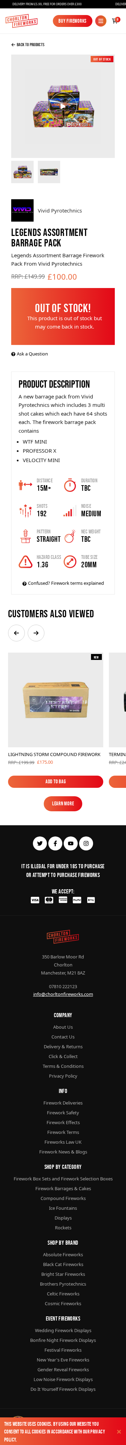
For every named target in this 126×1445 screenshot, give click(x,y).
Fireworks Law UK (63, 1142)
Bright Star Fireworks (63, 1274)
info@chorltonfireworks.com (63, 994)
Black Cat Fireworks (63, 1264)
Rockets (63, 1227)
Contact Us (63, 1037)
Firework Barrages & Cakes (63, 1188)
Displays (63, 1218)
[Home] (21, 21)
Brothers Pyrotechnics (63, 1284)
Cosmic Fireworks (63, 1303)
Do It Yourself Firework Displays (63, 1389)
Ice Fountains (63, 1208)
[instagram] (86, 843)
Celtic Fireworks (63, 1294)
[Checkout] (115, 21)
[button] (16, 633)
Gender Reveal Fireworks (63, 1369)
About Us (63, 1027)
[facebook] (55, 843)
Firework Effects (63, 1122)
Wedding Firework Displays (63, 1330)
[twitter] (40, 843)
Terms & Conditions (63, 1066)
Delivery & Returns (63, 1046)
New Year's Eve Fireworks (63, 1360)
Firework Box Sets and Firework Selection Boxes (63, 1179)
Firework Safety (63, 1112)
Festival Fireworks (63, 1350)
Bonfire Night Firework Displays (63, 1340)
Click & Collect (63, 1056)
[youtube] (71, 843)
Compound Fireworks (63, 1198)
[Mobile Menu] (100, 21)
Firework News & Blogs (63, 1152)
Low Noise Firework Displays (63, 1379)
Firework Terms (63, 1132)
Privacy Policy (63, 1076)
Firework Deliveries (63, 1103)
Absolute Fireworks (63, 1254)
